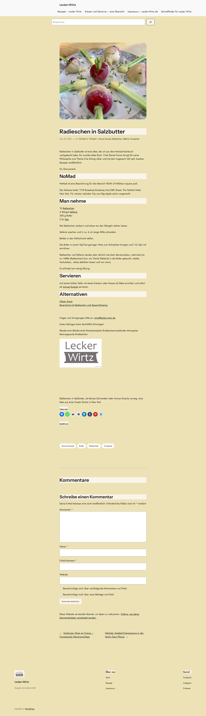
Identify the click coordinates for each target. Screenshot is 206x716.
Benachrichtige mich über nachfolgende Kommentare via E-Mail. (95, 588)
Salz (67, 219)
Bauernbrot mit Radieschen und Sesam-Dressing (84, 305)
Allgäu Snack (66, 301)
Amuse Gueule (104, 138)
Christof (82, 138)
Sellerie (126, 138)
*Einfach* (93, 138)
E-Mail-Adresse (68, 560)
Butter (81, 445)
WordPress (29, 708)
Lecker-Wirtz (68, 4)
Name (64, 546)
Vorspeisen (135, 138)
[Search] (150, 22)
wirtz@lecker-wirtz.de (104, 318)
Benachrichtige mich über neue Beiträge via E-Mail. (88, 594)
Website (64, 574)
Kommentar (66, 509)
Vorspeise (108, 445)
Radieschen (117, 138)
